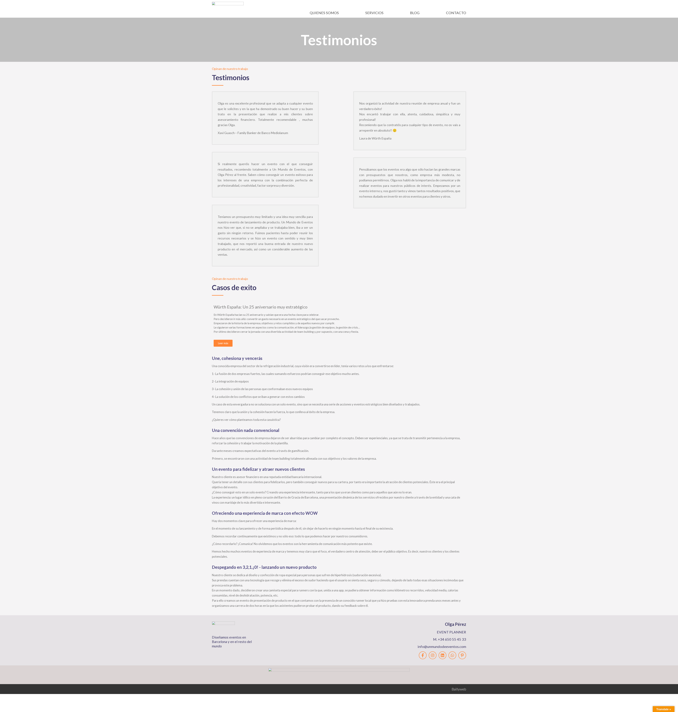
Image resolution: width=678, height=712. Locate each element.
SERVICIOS (374, 13)
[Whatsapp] (452, 655)
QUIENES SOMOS (324, 13)
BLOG (415, 13)
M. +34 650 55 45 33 (449, 639)
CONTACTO (456, 13)
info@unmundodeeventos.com (442, 646)
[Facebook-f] (423, 655)
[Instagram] (432, 655)
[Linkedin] (442, 655)
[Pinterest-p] (462, 655)
